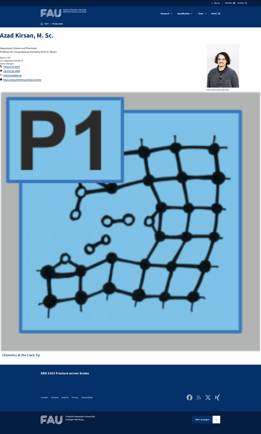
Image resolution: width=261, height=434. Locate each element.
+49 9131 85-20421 (11, 66)
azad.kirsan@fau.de (12, 75)
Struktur (228, 3)
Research (165, 13)
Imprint (65, 397)
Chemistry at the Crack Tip (20, 355)
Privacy (75, 397)
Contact (44, 397)
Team (200, 13)
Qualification (183, 13)
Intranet (54, 397)
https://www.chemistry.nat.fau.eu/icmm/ (22, 79)
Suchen (241, 3)
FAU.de (217, 3)
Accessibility (87, 397)
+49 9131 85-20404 (11, 71)
